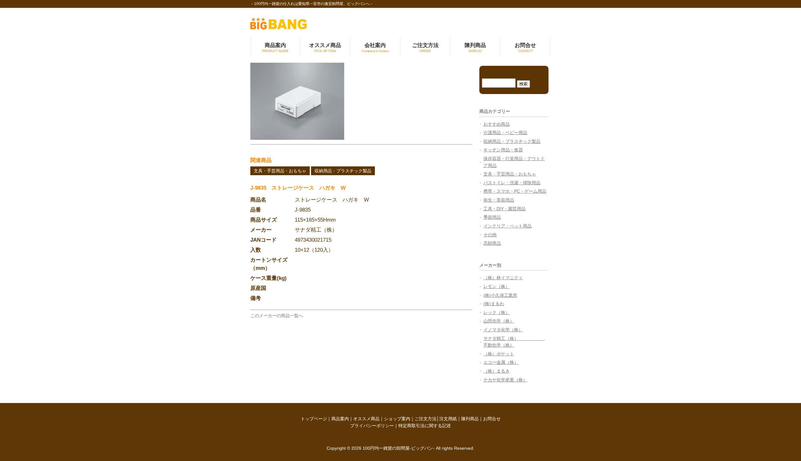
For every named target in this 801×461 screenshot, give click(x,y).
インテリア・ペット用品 (507, 225)
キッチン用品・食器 (503, 149)
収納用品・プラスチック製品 (342, 170)
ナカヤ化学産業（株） (505, 379)
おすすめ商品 (496, 124)
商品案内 (340, 418)
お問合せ (492, 418)
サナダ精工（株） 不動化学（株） (514, 342)
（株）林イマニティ (503, 277)
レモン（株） (496, 286)
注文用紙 (448, 418)
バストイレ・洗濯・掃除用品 (511, 182)
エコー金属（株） (500, 362)
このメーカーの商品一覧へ (276, 315)
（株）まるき (496, 371)
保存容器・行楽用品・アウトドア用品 (514, 162)
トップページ (314, 418)
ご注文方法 (425, 418)
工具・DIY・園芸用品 (504, 208)
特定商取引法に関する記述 (424, 425)
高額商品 (492, 243)
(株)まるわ (493, 303)
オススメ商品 (366, 418)
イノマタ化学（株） (503, 329)
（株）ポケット (498, 353)
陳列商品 (470, 418)
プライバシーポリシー (372, 425)
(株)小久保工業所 (500, 295)
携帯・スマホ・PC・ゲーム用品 (514, 191)
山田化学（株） (498, 320)
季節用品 (492, 217)
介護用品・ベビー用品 (505, 132)
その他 (490, 234)
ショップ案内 (397, 418)
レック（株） (496, 312)
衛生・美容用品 (498, 199)
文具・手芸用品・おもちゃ (280, 170)
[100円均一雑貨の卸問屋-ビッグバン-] (278, 27)
